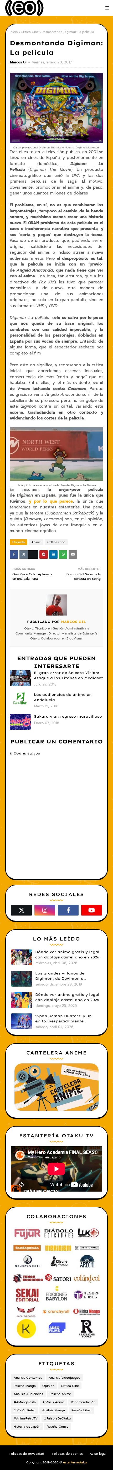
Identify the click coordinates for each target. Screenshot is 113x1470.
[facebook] (68, 910)
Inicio (14, 31)
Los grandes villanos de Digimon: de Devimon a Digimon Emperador (59, 976)
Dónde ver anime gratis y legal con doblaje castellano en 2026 (67, 954)
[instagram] (44, 910)
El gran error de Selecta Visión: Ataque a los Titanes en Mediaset (68, 675)
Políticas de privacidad (26, 1453)
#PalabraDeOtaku (57, 1418)
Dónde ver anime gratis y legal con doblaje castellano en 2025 (67, 997)
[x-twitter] (21, 910)
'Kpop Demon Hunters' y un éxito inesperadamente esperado (63, 1019)
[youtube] (91, 910)
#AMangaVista (25, 1402)
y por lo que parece (51, 501)
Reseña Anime (60, 1394)
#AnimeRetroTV (26, 1418)
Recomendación (83, 1402)
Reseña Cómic (57, 1426)
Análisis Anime (53, 1402)
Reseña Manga (25, 1385)
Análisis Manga (53, 1410)
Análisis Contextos (28, 1377)
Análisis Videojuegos (64, 1377)
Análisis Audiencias (28, 1394)
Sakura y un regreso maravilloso (68, 716)
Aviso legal (98, 1453)
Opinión (48, 1385)
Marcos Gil (18, 62)
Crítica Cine (30, 31)
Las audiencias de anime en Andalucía (63, 697)
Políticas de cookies (67, 1453)
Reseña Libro (81, 1410)
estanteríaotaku (75, 1462)
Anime (36, 542)
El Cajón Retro (24, 1410)
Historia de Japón (27, 1426)
